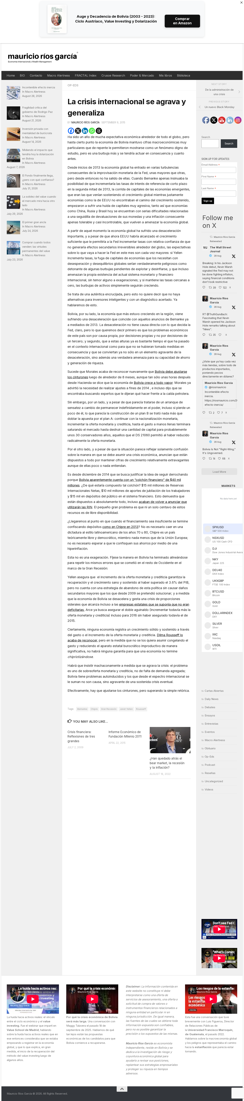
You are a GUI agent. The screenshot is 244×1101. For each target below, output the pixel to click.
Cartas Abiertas (214, 690)
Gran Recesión (108, 709)
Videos (209, 789)
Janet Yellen (126, 709)
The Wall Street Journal (220, 249)
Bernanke (82, 709)
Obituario (210, 748)
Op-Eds (73, 85)
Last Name (208, 188)
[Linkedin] (85, 131)
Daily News (211, 699)
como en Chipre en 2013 (120, 527)
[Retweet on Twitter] (211, 236)
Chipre (94, 709)
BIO (22, 75)
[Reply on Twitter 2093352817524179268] (204, 412)
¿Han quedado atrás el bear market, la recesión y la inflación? (167, 762)
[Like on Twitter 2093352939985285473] (221, 335)
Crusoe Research (113, 75)
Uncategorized (214, 781)
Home (11, 75)
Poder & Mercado (142, 75)
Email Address (210, 164)
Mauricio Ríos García (85, 122)
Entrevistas (211, 723)
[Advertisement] (219, 856)
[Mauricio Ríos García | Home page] (46, 57)
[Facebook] (71, 131)
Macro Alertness (58, 75)
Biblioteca (183, 75)
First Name (208, 176)
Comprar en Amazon (182, 21)
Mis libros (165, 75)
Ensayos (210, 715)
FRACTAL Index (85, 75)
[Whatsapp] (92, 131)
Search (205, 137)
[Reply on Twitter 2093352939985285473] (204, 335)
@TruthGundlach (217, 314)
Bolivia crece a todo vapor (153, 383)
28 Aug (217, 255)
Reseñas (210, 773)
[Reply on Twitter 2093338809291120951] (204, 287)
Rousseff (141, 709)
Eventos (210, 732)
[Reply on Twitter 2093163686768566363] (204, 458)
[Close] (241, 2)
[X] (78, 131)
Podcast (210, 764)
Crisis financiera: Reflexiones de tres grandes (81, 736)
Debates (210, 707)
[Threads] (99, 131)
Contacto (36, 75)
